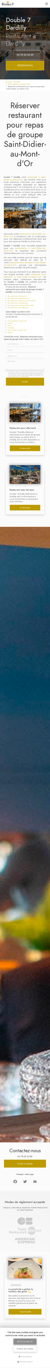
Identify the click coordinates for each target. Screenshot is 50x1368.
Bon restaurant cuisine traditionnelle (20, 305)
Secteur (17, 82)
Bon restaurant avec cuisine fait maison (22, 301)
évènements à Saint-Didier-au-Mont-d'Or (25, 249)
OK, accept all (25, 1341)
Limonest (11, 328)
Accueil (8, 82)
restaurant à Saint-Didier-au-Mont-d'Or (25, 235)
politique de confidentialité (20, 377)
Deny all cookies (25, 1349)
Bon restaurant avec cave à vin (18, 298)
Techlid (10, 332)
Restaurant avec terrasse (22, 490)
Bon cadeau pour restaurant (17, 296)
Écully (10, 325)
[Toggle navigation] (46, 4)
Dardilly (10, 323)
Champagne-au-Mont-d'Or (17, 321)
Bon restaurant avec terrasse (18, 303)
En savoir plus (25, 448)
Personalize (26, 1356)
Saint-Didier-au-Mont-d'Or (19, 84)
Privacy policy (26, 1362)
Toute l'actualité (25, 1311)
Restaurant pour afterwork (23, 428)
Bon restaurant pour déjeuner (18, 308)
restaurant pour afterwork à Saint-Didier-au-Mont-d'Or (25, 275)
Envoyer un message (25, 1163)
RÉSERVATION (25, 65)
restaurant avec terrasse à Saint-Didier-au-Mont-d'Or (25, 263)
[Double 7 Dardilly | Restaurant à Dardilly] (7, 3)
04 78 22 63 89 (25, 55)
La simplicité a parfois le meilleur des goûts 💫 (20, 1290)
